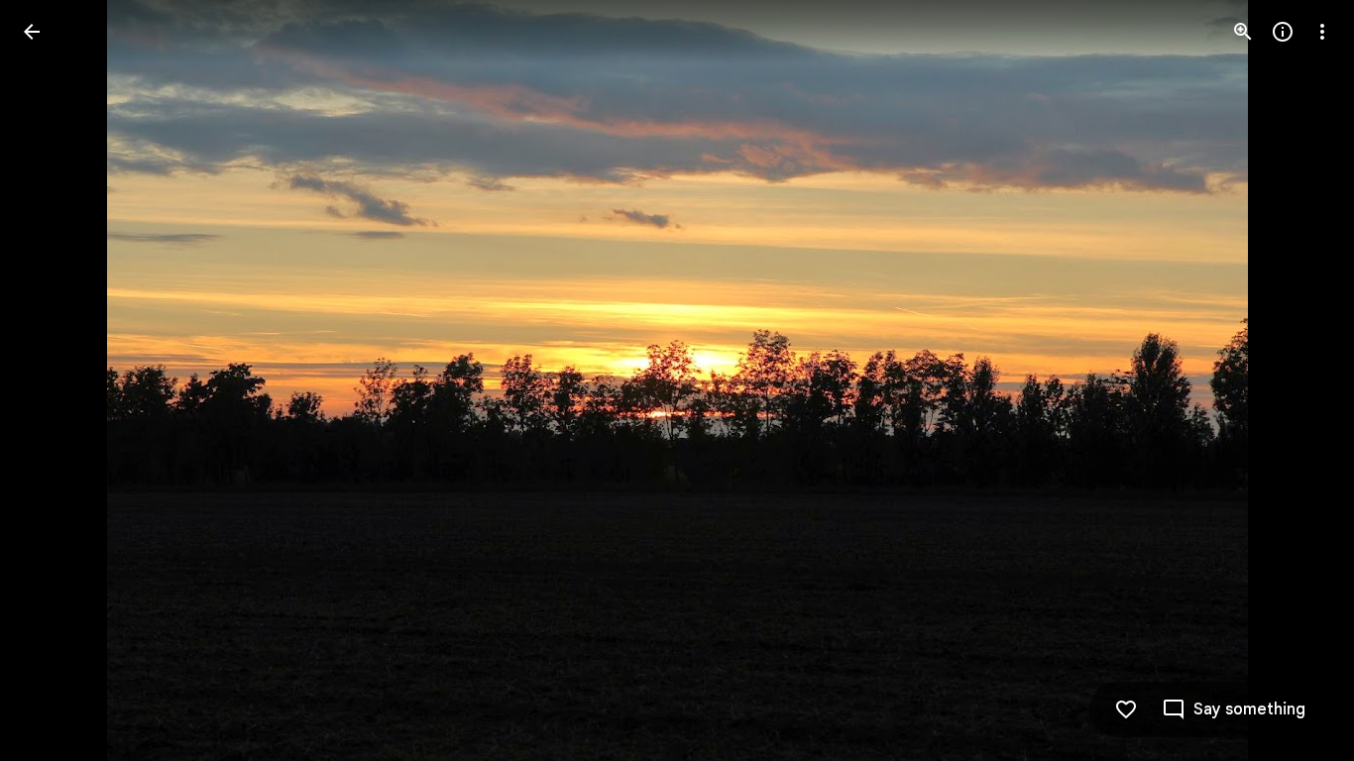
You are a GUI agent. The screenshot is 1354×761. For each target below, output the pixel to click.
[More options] (1322, 32)
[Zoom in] (1243, 32)
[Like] (1126, 709)
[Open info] (1282, 32)
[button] (55, 380)
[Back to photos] (32, 31)
